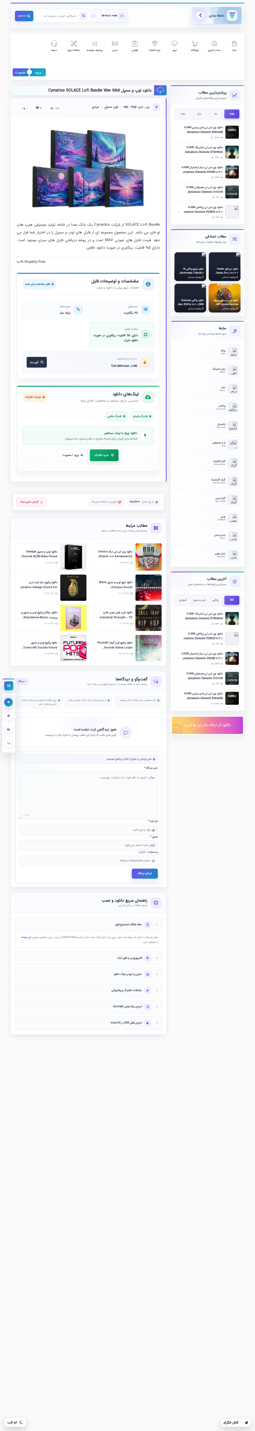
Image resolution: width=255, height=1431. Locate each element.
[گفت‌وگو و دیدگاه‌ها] (8, 743)
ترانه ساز (65, 312)
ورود (38, 72)
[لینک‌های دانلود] (8, 729)
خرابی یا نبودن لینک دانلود (128, 974)
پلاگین (215, 600)
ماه (215, 114)
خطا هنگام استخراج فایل (128, 924)
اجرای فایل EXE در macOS (126, 1023)
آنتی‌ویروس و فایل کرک (129, 958)
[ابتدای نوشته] (8, 702)
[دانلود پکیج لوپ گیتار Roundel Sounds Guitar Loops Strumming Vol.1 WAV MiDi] (148, 648)
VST (232, 600)
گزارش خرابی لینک (29, 502)
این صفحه (26, 937)
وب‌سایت (148, 852)
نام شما (153, 821)
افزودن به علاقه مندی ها (104, 502)
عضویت (20, 72)
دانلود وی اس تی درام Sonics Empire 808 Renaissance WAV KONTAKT (115, 557)
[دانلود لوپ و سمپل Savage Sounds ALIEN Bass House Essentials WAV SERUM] (73, 557)
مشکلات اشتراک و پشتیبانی (127, 990)
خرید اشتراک (101, 455)
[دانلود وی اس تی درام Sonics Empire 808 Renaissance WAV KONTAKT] (148, 557)
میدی (95, 107)
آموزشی (183, 600)
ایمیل (154, 837)
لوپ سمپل (111, 107)
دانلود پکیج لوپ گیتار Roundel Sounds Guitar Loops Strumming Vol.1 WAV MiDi (114, 648)
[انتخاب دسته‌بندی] (108, 15)
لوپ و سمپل (199, 600)
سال (199, 114)
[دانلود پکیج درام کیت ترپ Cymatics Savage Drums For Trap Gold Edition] (73, 588)
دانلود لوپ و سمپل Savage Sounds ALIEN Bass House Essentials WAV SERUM (39, 557)
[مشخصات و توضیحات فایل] (8, 715)
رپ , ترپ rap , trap (137, 107)
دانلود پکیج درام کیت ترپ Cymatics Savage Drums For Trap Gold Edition (38, 587)
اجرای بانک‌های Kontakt (127, 1007)
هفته (231, 114)
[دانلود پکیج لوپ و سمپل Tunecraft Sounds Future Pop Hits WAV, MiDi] (73, 648)
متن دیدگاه (151, 768)
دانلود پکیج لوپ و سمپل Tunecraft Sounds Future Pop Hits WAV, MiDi (40, 648)
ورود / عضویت (71, 455)
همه (183, 114)
